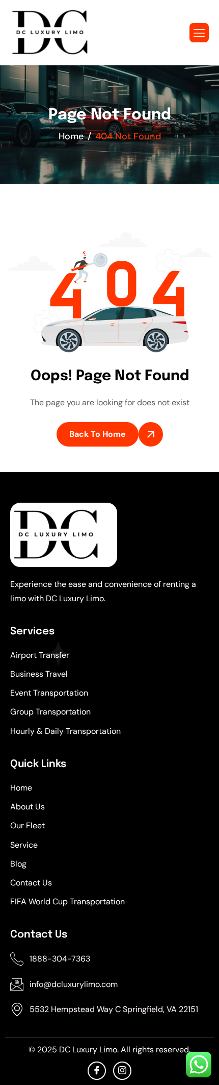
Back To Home (97, 434)
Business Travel (39, 674)
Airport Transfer (39, 655)
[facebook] (97, 1071)
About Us (27, 806)
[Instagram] (122, 1071)
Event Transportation (49, 692)
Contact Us (31, 882)
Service (24, 845)
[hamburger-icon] (199, 32)
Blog (18, 863)
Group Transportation (50, 711)
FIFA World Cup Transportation (67, 901)
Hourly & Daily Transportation (65, 731)
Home (21, 787)
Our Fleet (27, 825)
